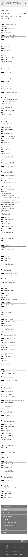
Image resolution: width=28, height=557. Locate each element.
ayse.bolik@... (7, 223)
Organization (6, 506)
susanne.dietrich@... (9, 449)
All (8, 18)
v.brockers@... (7, 270)
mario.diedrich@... (8, 439)
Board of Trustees (7, 516)
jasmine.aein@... (8, 50)
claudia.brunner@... (9, 280)
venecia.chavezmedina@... (10, 349)
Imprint (6, 551)
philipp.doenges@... (9, 467)
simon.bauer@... (8, 133)
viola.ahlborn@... (8, 61)
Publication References (9, 101)
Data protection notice (18, 551)
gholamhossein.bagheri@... (10, 99)
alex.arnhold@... (8, 78)
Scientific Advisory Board (9, 513)
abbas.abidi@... (8, 32)
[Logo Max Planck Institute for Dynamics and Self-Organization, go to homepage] (11, 3)
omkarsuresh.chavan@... (10, 342)
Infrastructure (6, 519)
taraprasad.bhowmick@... (10, 182)
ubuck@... (6, 297)
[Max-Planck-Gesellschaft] (8, 547)
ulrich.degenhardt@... (9, 396)
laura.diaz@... (7, 430)
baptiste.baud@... (8, 123)
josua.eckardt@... (8, 477)
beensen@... (7, 142)
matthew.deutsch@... (9, 421)
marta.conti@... (8, 366)
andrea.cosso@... (8, 377)
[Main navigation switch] (25, 3)
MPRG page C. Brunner (10, 282)
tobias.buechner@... (9, 290)
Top (25, 541)
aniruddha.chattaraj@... (10, 335)
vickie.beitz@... (7, 153)
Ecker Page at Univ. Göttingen (12, 487)
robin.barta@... (7, 114)
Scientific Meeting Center (9, 522)
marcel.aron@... (8, 88)
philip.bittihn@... (8, 193)
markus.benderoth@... (9, 162)
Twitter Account (6, 103)
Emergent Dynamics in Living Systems (11, 197)
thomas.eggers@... (8, 497)
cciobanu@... (7, 360)
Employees (6, 509)
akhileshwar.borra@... (9, 232)
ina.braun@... (7, 253)
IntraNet (5, 532)
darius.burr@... (7, 316)
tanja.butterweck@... (9, 325)
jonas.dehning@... (8, 411)
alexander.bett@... (8, 172)
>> (18, 499)
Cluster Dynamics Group (11, 299)
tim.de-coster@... (8, 387)
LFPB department (6, 210)
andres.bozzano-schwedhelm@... (12, 242)
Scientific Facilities (8, 525)
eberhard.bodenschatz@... (10, 206)
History (5, 529)
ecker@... (6, 486)
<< (8, 499)
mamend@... (7, 69)
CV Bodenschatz (6, 212)
